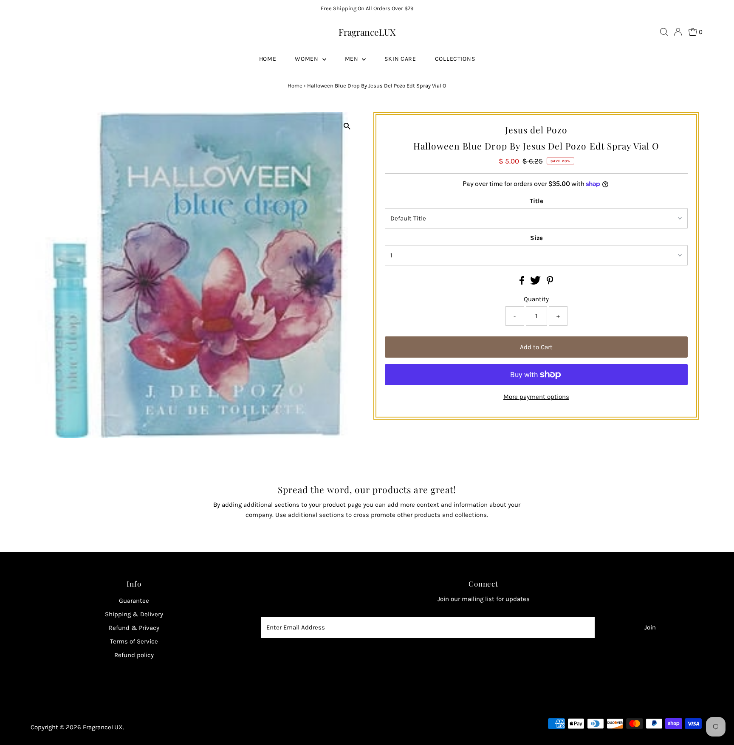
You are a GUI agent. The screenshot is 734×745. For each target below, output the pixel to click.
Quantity (536, 299)
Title (536, 201)
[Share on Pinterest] (550, 282)
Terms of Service (134, 641)
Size (536, 238)
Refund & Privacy (134, 628)
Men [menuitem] (352, 58)
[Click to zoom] (346, 125)
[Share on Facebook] (522, 282)
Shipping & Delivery (134, 614)
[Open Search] (664, 32)
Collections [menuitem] (455, 58)
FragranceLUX (367, 32)
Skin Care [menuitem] (400, 58)
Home (295, 85)
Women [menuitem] (307, 58)
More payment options (536, 397)
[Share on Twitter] (536, 282)
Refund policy (134, 655)
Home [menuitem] (268, 58)
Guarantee (134, 600)
